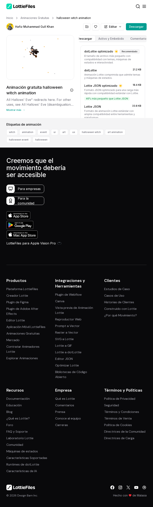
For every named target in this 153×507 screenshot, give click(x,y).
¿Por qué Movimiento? (120, 315)
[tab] (85, 38)
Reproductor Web (68, 319)
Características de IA (21, 471)
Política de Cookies (118, 425)
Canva (59, 301)
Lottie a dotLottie (68, 352)
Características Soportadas (26, 458)
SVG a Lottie (64, 339)
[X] (128, 487)
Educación (14, 405)
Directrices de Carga (119, 438)
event (43, 132)
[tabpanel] (113, 81)
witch (12, 132)
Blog (9, 412)
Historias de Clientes (119, 302)
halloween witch (91, 132)
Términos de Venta (118, 418)
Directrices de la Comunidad (124, 431)
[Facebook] (112, 487)
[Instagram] (120, 487)
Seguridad (111, 405)
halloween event (18, 139)
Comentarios (64, 405)
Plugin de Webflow (68, 294)
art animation (115, 132)
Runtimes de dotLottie (22, 464)
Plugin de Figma (17, 302)
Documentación (18, 399)
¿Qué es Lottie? (18, 418)
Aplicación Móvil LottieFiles (25, 327)
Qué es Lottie (65, 399)
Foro (9, 425)
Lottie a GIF (63, 346)
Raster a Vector (66, 332)
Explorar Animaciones (22, 358)
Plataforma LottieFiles (22, 289)
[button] (10, 26)
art (64, 132)
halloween (41, 139)
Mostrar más (13, 109)
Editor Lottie (15, 320)
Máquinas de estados (22, 451)
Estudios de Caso (117, 289)
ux (73, 132)
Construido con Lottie (120, 309)
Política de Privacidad (119, 399)
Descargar (136, 26)
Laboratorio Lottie (19, 438)
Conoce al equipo (68, 418)
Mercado (13, 340)
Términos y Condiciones (121, 412)
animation (27, 132)
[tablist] (113, 38)
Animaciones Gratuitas (23, 333)
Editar (113, 26)
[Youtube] (136, 487)
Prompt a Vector (67, 326)
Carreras (61, 425)
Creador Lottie (17, 295)
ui (55, 132)
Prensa (60, 412)
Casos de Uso (114, 295)
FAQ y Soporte (17, 431)
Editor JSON (64, 359)
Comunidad (14, 445)
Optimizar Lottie (67, 365)
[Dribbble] (144, 487)
